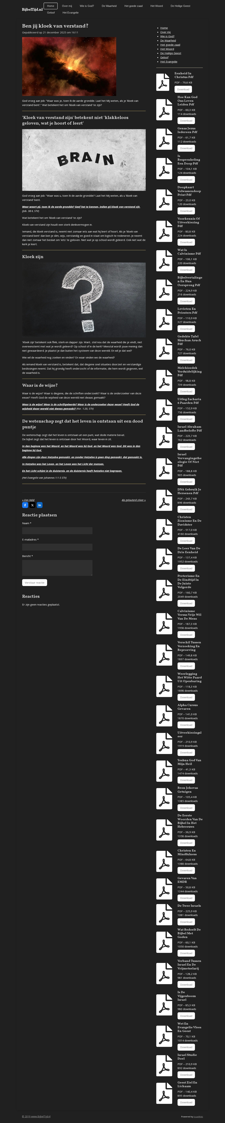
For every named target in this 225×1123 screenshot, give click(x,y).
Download (183, 89)
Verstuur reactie (34, 582)
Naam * (26, 523)
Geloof (164, 57)
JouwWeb (198, 1116)
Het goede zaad (170, 44)
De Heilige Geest (170, 53)
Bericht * (27, 556)
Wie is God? (167, 36)
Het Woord (167, 49)
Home (164, 28)
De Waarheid (168, 40)
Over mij (165, 32)
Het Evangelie (168, 61)
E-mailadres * (30, 539)
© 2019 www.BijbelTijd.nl (36, 1116)
